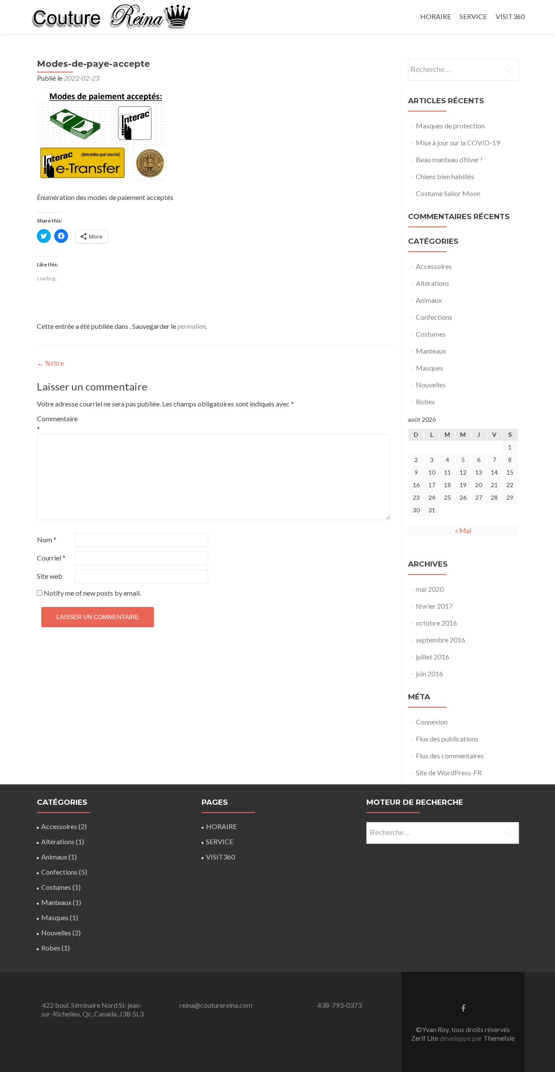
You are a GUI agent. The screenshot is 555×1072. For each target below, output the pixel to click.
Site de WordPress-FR (449, 772)
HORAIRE (435, 16)
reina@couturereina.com (216, 1005)
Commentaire (55, 423)
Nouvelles (431, 384)
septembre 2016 (440, 640)
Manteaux (431, 351)
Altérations (432, 283)
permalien (191, 326)
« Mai (463, 530)
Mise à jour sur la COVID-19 (458, 142)
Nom (46, 539)
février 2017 (434, 606)
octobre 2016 (436, 623)
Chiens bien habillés (445, 176)
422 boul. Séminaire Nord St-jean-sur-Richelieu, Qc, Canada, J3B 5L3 (92, 1009)
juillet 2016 (432, 656)
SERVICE (473, 16)
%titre (50, 363)
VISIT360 (510, 16)
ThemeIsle (499, 1038)
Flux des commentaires (450, 755)
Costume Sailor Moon (448, 193)
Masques (429, 368)
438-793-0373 (339, 1005)
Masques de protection (450, 125)
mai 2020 (430, 589)
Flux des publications (447, 738)
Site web (49, 576)
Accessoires (434, 266)
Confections (434, 317)
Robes (425, 401)
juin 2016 (429, 673)
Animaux (429, 300)
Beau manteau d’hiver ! (449, 159)
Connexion (431, 722)
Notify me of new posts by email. (92, 593)
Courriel (51, 558)
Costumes (431, 334)
